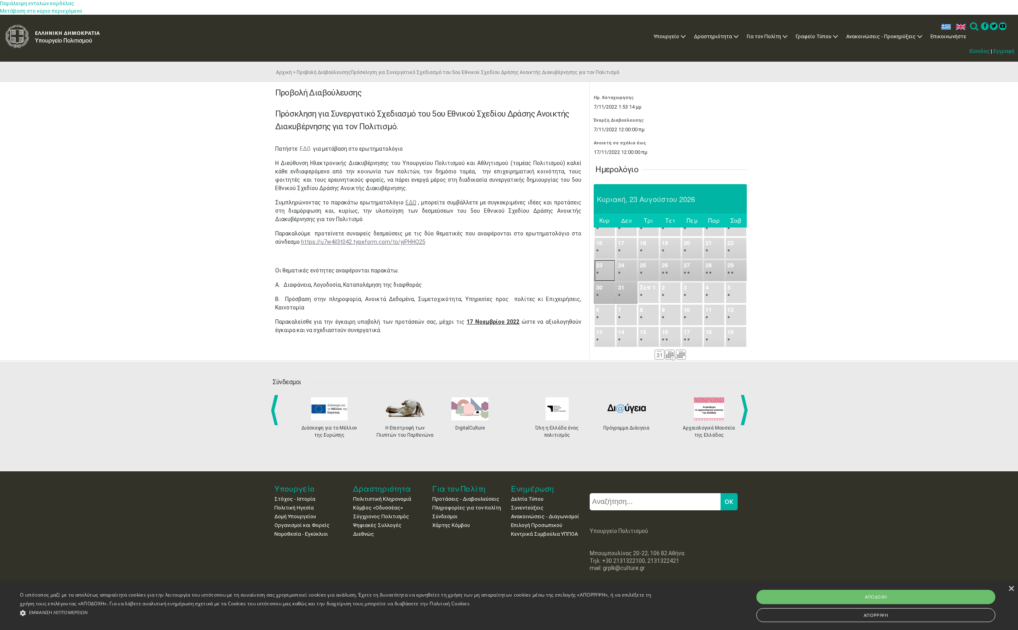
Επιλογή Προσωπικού (536, 525)
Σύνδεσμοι (445, 516)
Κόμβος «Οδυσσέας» (378, 508)
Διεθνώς (363, 534)
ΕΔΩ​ (411, 202)
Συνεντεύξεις (527, 508)
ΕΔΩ (306, 149)
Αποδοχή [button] (876, 597)
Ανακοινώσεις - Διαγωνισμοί (545, 516)
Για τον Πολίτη (764, 36)
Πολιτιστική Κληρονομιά (382, 499)
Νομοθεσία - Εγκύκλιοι (301, 534)
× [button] (1011, 589)
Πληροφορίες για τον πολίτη (466, 508)
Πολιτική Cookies (449, 603)
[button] (338, 613)
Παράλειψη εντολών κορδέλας (37, 3)
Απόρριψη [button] (876, 615)
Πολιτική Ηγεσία (294, 508)
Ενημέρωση (532, 488)
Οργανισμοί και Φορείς (302, 525)
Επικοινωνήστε (948, 36)
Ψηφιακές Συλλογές (377, 525)
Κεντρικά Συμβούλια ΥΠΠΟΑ (544, 534)
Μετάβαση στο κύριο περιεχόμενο (41, 11)
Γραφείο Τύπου (813, 36)
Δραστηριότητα (713, 36)
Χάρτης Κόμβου (451, 525)
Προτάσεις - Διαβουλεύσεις (465, 499)
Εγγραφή (1003, 51)
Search (974, 27)
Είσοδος (979, 51)
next (745, 410)
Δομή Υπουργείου (295, 516)
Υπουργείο (666, 36)
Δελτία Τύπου (527, 499)
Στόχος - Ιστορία (294, 499)
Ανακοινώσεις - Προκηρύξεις (881, 36)
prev (276, 410)
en (959, 27)
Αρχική (284, 72)
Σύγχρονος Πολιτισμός (381, 516)
